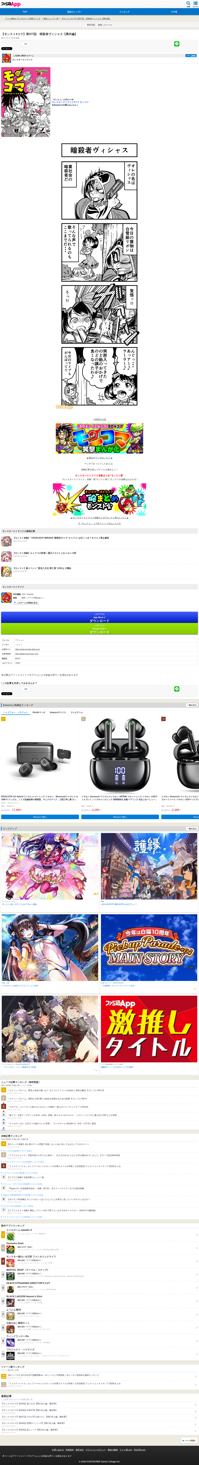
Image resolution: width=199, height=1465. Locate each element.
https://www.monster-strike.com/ (27, 649)
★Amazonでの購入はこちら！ (65, 104)
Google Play (100, 629)
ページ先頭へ (190, 1440)
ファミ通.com (126, 1449)
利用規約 (70, 1449)
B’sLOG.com (140, 1449)
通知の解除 (113, 1449)
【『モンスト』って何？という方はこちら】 (99, 523)
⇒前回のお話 (99, 419)
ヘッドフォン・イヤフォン (15, 712)
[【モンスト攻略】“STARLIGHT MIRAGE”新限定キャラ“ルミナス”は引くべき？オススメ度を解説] (55, 545)
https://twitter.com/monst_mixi (26, 653)
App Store (100, 618)
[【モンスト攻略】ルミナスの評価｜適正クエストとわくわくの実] (38, 560)
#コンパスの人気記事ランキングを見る (17, 1151)
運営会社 (80, 1449)
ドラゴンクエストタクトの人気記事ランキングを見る (22, 1217)
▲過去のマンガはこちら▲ (99, 457)
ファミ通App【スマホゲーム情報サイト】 (23, 18)
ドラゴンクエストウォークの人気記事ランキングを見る (23, 1162)
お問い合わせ (58, 1449)
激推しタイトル (105, 24)
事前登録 (91, 24)
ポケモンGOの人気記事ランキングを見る (18, 1206)
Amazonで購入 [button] (40, 816)
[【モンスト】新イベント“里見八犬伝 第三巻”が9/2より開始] (36, 576)
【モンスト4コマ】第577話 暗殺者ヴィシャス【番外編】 (86, 18)
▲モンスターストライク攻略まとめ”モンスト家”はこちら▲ (99, 517)
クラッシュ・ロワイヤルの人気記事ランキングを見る (22, 1184)
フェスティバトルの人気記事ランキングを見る (20, 1173)
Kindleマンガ (39, 712)
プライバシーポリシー (96, 1449)
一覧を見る (192, 705)
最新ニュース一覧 (51, 18)
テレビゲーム (77, 712)
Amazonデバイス (58, 712)
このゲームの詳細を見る (27, 602)
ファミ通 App (11, 4)
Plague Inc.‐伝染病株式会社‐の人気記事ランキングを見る (23, 1195)
